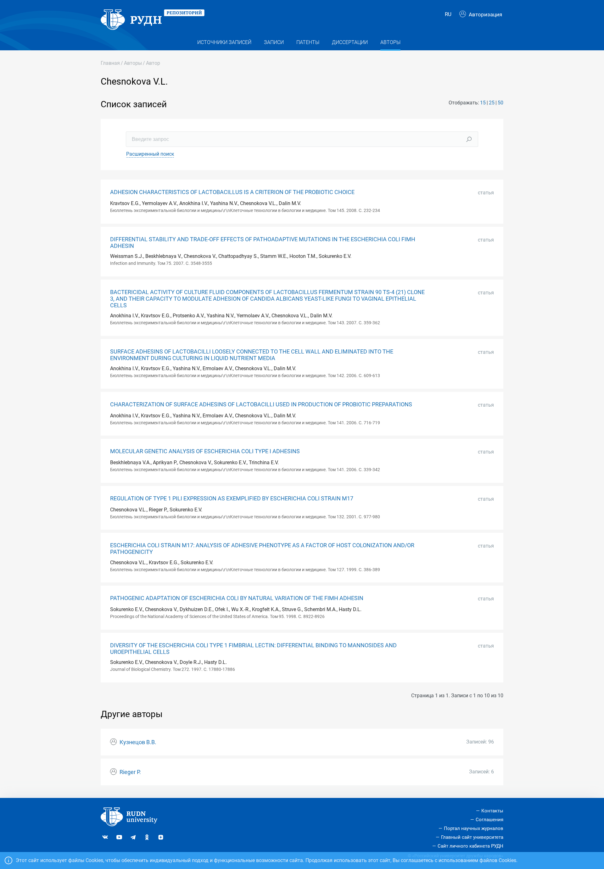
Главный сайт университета (472, 837)
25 (492, 103)
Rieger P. (130, 772)
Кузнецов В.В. (138, 742)
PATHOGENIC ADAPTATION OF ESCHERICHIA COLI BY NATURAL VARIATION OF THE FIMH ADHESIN (236, 598)
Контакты (492, 811)
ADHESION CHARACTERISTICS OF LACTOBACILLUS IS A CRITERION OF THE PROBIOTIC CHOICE (232, 192)
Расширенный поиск (150, 154)
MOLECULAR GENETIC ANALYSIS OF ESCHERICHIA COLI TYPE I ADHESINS (205, 451)
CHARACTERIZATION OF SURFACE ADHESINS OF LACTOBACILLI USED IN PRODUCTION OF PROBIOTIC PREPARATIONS (261, 404)
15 (483, 103)
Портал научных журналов (473, 828)
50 (500, 103)
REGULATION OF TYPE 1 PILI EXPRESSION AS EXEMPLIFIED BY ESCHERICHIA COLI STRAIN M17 (231, 498)
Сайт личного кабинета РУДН (470, 846)
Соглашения (489, 819)
